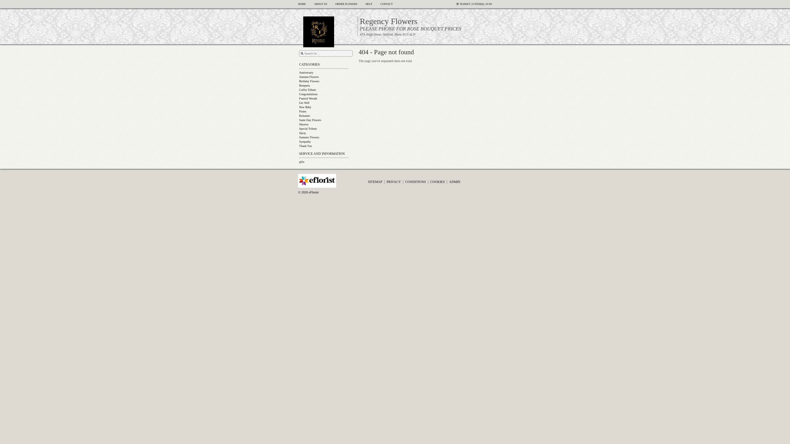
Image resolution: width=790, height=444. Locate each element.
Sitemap (375, 182)
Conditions (415, 182)
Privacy (394, 182)
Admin (454, 182)
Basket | (476, 4)
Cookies (437, 182)
